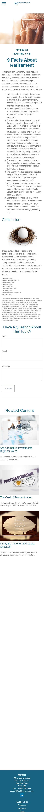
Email (4, 351)
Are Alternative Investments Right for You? (16, 449)
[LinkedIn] (21, 795)
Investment (22, 808)
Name (4, 336)
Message (6, 366)
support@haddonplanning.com (22, 791)
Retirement (22, 805)
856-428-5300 (24, 778)
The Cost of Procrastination (16, 497)
